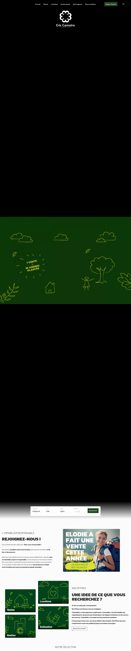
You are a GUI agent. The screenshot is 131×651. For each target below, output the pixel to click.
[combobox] (38, 511)
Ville (47, 508)
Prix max (76, 508)
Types (61, 508)
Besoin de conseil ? (79, 628)
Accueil (65, 19)
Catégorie (34, 508)
